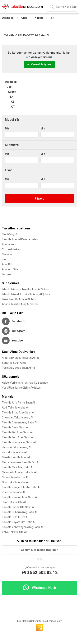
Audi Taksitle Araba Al (15, 407)
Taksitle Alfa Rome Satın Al (18, 402)
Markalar (7, 254)
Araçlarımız (9, 244)
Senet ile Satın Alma (14, 362)
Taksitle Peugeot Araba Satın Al (21, 487)
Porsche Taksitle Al (13, 492)
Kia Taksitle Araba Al (14, 452)
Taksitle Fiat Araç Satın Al (17, 432)
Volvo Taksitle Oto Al (14, 532)
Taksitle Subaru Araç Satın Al (19, 512)
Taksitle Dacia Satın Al (15, 427)
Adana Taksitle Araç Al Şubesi (20, 304)
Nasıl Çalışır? (9, 234)
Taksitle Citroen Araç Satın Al (19, 422)
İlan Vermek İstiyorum (39, 64)
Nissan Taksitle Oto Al (15, 477)
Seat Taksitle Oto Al (14, 502)
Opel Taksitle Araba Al (15, 482)
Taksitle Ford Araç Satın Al (18, 437)
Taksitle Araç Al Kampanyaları (20, 239)
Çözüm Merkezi (11, 249)
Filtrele (39, 198)
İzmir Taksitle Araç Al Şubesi (19, 299)
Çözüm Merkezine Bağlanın (39, 550)
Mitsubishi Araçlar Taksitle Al (19, 472)
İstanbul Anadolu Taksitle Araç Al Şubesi (26, 294)
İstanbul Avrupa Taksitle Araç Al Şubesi (25, 289)
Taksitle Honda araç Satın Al (19, 442)
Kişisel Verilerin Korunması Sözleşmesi (25, 382)
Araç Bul (7, 264)
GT (13, 106)
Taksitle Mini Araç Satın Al (17, 467)
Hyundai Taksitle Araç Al (16, 447)
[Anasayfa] (22, 7)
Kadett (39, 17)
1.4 (52, 17)
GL (12, 101)
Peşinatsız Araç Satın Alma (18, 367)
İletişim (6, 274)
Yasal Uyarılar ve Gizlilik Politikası (21, 387)
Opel (24, 17)
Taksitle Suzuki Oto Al (15, 517)
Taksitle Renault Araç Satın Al (20, 497)
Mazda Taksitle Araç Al (16, 457)
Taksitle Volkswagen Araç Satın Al (22, 527)
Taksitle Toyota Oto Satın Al (18, 522)
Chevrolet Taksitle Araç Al (17, 417)
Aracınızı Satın (10, 269)
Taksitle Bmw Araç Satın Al (18, 412)
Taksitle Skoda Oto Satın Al (18, 507)
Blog (4, 259)
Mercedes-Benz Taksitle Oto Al (20, 462)
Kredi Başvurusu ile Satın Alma (20, 357)
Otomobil (8, 17)
